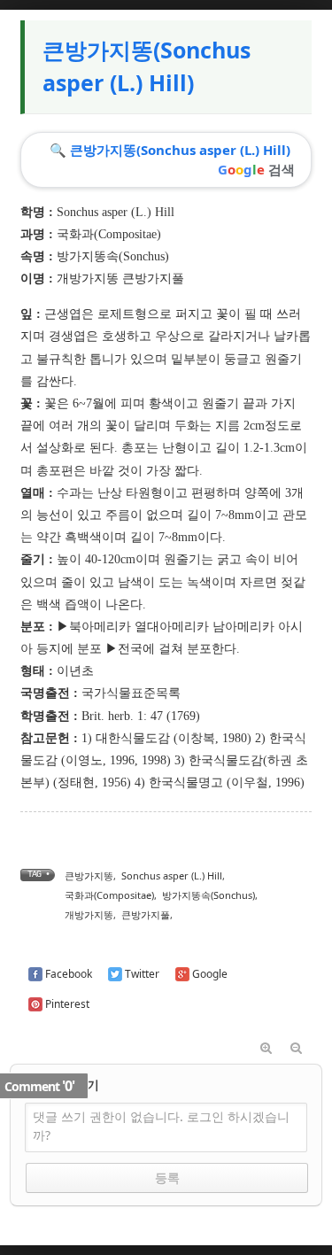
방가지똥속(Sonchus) (113, 256)
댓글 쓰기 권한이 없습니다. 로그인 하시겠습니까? (161, 1125)
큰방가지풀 (145, 914)
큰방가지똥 (89, 875)
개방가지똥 (89, 914)
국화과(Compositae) (109, 234)
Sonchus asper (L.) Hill (171, 875)
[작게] (297, 1049)
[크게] (266, 1049)
